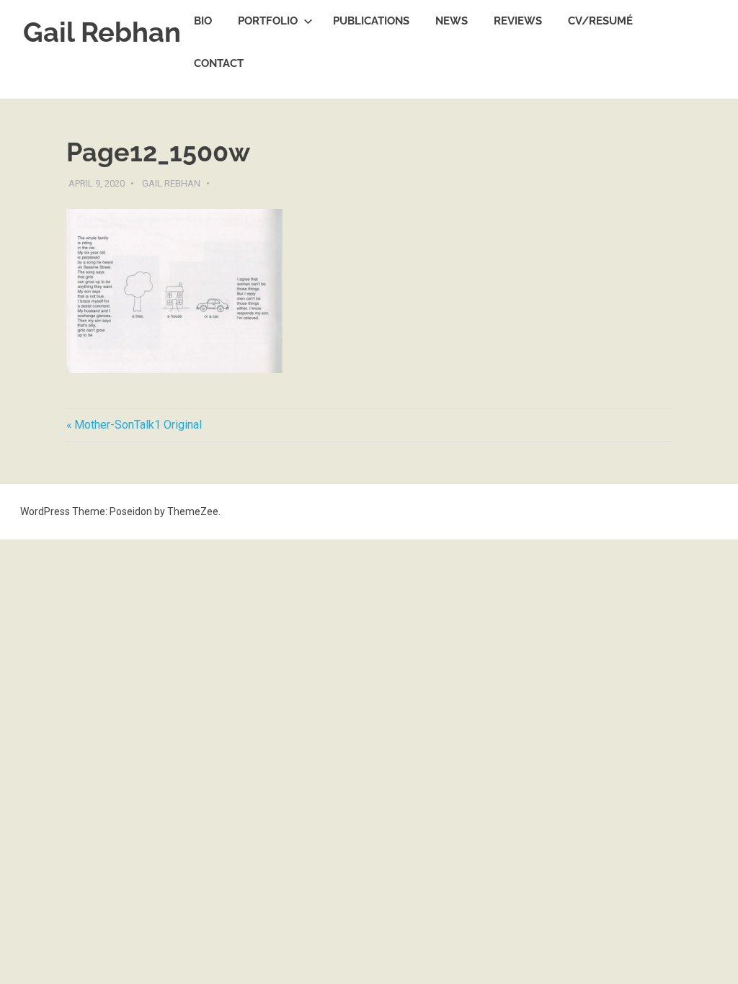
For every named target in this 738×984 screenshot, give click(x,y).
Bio (203, 20)
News (451, 20)
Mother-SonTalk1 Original (138, 424)
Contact (219, 63)
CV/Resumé (600, 20)
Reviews (518, 20)
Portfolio (268, 20)
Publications (371, 20)
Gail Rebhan (102, 32)
